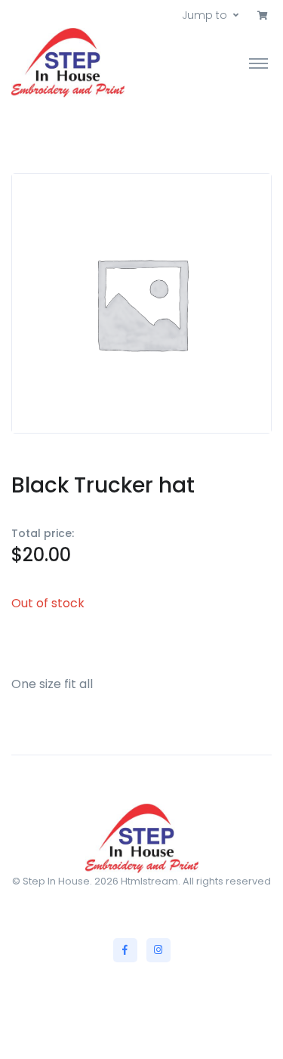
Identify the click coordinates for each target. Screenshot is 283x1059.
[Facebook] (125, 950)
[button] (263, 16)
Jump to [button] (204, 15)
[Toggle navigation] (258, 63)
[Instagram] (158, 950)
